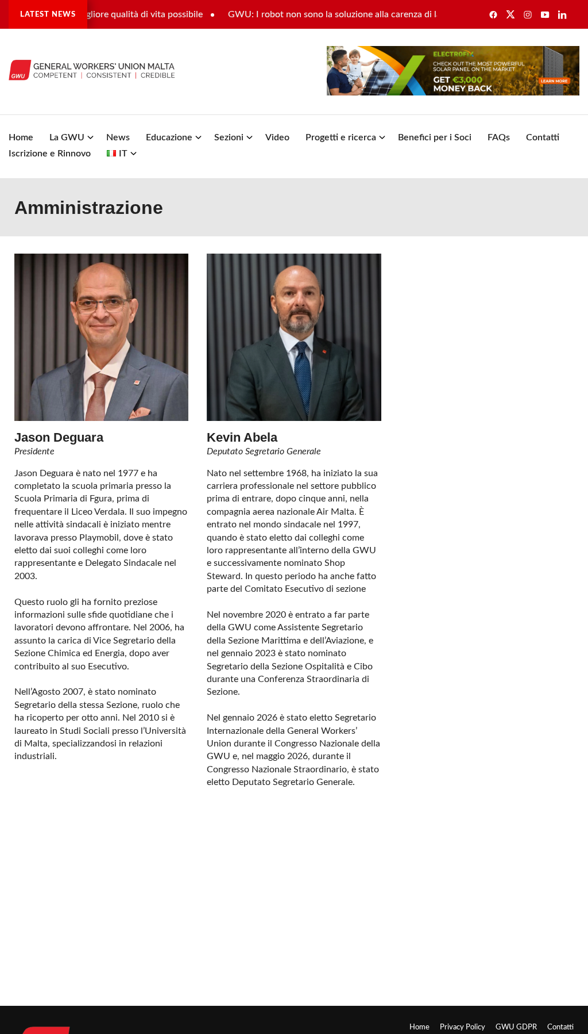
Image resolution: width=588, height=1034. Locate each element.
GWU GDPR (516, 1027)
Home (21, 137)
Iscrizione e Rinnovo (50, 153)
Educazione (169, 137)
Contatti (542, 137)
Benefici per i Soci (434, 137)
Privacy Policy (462, 1027)
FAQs (499, 137)
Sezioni (228, 137)
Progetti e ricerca (340, 137)
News (118, 137)
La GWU (66, 137)
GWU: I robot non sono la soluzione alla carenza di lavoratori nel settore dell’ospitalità (384, 14)
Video (277, 137)
